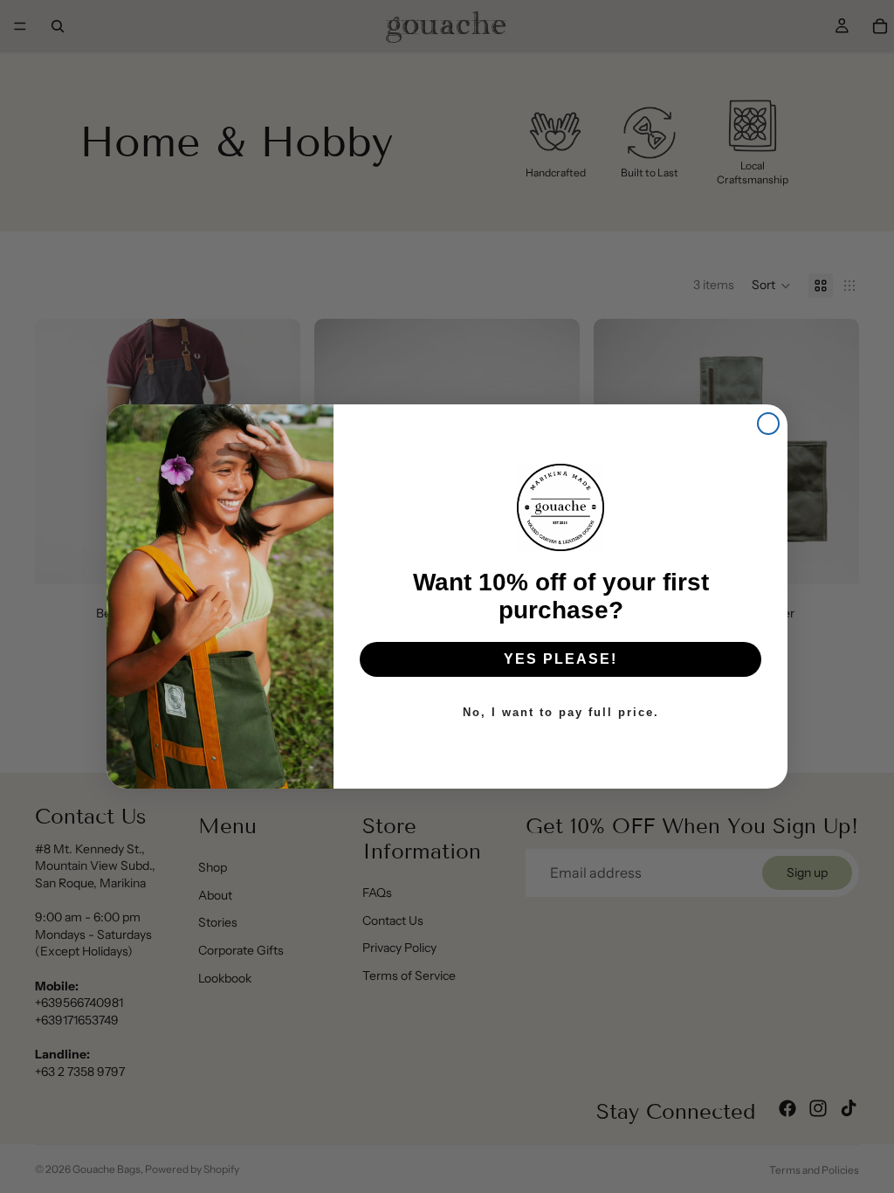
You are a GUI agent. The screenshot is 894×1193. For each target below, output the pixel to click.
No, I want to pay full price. (561, 712)
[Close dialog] (768, 423)
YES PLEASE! (560, 659)
